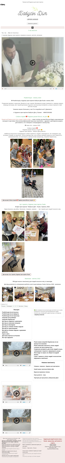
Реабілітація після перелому (10, 315)
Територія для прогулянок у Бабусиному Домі (46, 377)
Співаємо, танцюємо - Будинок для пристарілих (47, 366)
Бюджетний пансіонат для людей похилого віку (11, 444)
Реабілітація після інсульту (10, 312)
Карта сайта (5, 334)
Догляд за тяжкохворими (9, 328)
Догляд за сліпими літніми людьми (12, 326)
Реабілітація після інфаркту (10, 314)
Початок (3, 306)
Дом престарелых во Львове (11, 335)
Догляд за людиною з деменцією (12, 321)
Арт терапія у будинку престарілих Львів (32, 204)
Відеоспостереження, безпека (42, 372)
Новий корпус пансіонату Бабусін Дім (44, 369)
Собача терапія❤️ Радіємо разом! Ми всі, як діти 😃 (32, 116)
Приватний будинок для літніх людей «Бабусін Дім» (16, 119)
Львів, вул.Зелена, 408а (52, 448)
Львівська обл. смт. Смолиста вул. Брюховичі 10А (53, 447)
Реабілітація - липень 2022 (32, 98)
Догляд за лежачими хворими (11, 323)
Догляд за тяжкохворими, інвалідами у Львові (11, 440)
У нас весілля (32, 30)
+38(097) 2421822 (52, 444)
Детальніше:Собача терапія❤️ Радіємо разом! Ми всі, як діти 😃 (19, 200)
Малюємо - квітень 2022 (32, 278)
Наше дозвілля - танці (40, 375)
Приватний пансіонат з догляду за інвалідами (10, 445)
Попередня (9, 306)
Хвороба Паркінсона (8, 319)
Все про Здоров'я (7, 337)
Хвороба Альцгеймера (9, 317)
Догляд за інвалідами (8, 324)
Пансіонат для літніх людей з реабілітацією (10, 455)
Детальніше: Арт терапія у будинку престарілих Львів (16, 274)
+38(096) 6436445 (32, 19)
